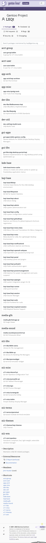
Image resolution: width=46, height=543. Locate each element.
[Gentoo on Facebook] (4, 531)
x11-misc (6, 508)
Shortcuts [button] (7, 475)
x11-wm (6, 515)
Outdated (24, 27)
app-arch (6, 483)
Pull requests (11, 31)
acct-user (6, 481)
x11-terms (6, 510)
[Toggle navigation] (4, 9)
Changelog (23, 36)
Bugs (26, 31)
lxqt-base (6, 499)
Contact (42, 527)
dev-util (6, 490)
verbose (16, 460)
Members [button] (7, 467)
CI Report (9, 460)
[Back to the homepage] (11, 3)
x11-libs (6, 505)
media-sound (8, 503)
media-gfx (6, 501)
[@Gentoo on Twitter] (4, 527)
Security (8, 36)
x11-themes (7, 512)
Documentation (11, 463)
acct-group (7, 478)
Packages (9, 27)
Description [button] (8, 449)
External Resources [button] (11, 456)
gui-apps (6, 492)
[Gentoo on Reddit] (4, 534)
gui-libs (6, 494)
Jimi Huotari (7, 471)
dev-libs (6, 487)
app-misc (6, 485)
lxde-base (6, 496)
